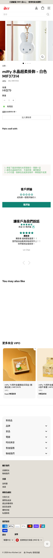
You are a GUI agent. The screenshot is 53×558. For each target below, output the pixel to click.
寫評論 (26, 204)
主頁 (4, 66)
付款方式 (5, 497)
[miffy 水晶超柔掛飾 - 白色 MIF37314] (26, 142)
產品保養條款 (7, 503)
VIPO (17, 343)
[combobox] (26, 14)
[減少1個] (4, 100)
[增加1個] (13, 100)
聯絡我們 (5, 473)
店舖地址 (5, 470)
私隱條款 (5, 513)
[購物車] (43, 8)
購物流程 (5, 510)
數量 (4, 95)
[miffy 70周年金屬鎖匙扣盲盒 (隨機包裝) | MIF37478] (19, 372)
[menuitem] (26, 420)
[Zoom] (42, 56)
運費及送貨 (6, 500)
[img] (26, 224)
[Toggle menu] (46, 425)
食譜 (4, 487)
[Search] (48, 14)
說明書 (5, 484)
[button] (24, 263)
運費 (4, 112)
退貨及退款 (6, 507)
